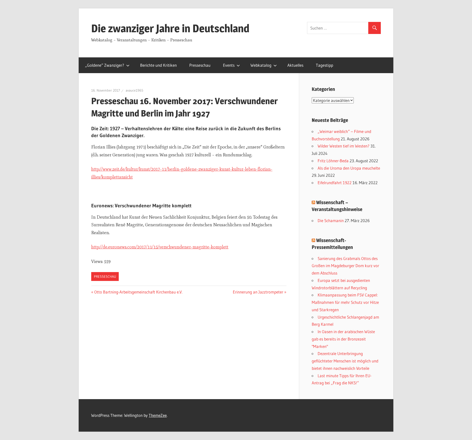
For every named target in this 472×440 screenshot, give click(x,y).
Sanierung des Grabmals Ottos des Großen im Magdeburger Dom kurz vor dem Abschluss (345, 266)
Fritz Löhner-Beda (333, 160)
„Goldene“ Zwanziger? (104, 65)
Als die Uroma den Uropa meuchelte (349, 168)
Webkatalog (261, 65)
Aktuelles (295, 65)
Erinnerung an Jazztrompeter (258, 291)
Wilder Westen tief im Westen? (343, 145)
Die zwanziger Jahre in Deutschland (170, 28)
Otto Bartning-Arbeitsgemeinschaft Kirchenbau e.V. (138, 291)
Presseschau (199, 65)
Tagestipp (324, 65)
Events (229, 65)
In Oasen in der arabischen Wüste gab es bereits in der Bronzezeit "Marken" (343, 339)
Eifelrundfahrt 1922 (335, 182)
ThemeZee (158, 415)
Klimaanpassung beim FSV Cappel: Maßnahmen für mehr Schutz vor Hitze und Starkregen (345, 302)
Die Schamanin (331, 220)
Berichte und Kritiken (158, 65)
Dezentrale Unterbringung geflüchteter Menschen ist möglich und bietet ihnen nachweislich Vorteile (345, 361)
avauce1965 (134, 90)
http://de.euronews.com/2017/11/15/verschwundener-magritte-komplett (159, 247)
